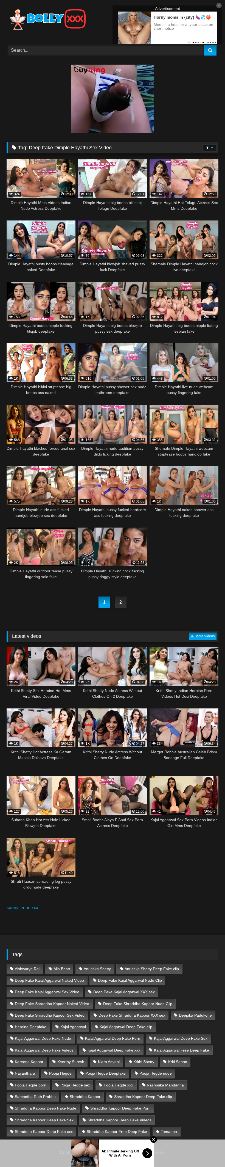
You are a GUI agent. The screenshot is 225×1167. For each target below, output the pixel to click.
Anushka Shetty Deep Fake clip (152, 969)
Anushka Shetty (97, 969)
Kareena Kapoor (29, 1062)
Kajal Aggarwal (73, 1027)
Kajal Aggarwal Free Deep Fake (181, 1050)
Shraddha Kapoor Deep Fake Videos (119, 1120)
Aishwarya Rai (27, 969)
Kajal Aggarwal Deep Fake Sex (180, 1038)
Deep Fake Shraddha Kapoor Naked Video (52, 1004)
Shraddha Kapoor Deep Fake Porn (120, 1108)
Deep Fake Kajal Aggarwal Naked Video (49, 980)
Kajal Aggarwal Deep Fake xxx (114, 1050)
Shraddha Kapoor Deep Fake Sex (44, 1120)
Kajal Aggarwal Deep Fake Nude (43, 1038)
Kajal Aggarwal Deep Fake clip (126, 1027)
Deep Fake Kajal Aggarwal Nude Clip (130, 980)
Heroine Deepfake (30, 1027)
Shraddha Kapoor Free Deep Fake (117, 1131)
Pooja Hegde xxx (118, 1085)
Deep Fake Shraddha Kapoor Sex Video (50, 1015)
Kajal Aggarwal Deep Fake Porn (112, 1038)
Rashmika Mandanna (165, 1085)
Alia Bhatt (62, 969)
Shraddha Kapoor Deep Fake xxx (44, 1131)
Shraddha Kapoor (85, 1096)
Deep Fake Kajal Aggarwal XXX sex (124, 992)
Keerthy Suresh (70, 1062)
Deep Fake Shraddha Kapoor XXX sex (132, 1015)
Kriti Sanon (177, 1062)
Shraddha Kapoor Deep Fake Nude (45, 1108)
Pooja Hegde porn (30, 1085)
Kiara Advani (109, 1062)
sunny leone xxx (22, 907)
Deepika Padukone (195, 1015)
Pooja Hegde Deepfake (105, 1073)
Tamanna (169, 1131)
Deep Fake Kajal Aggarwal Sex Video (47, 992)
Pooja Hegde (60, 1073)
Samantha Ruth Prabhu (35, 1096)
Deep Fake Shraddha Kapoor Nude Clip (137, 1004)
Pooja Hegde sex (75, 1085)
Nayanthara (25, 1073)
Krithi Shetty (143, 1062)
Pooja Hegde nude (155, 1073)
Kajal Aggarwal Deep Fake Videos (44, 1050)
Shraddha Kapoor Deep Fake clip (143, 1096)
